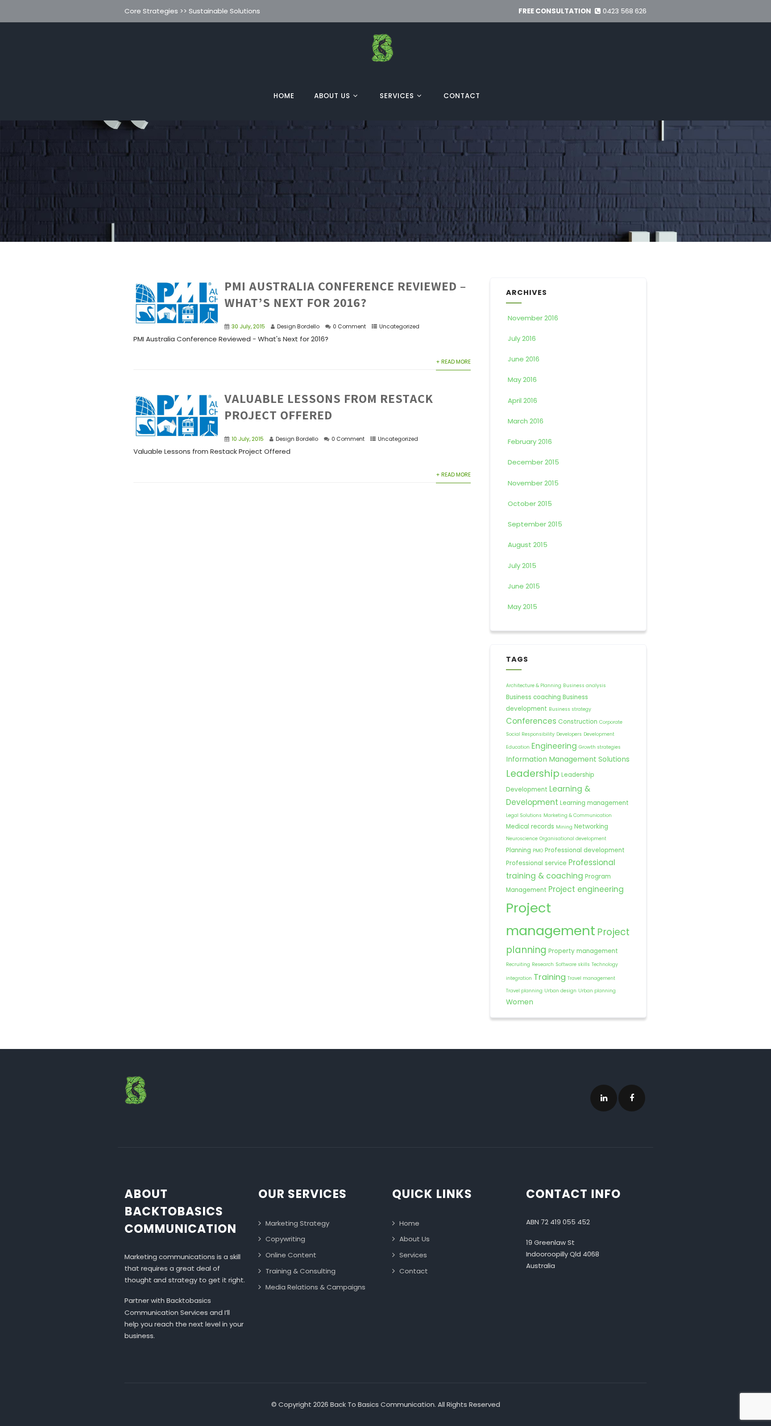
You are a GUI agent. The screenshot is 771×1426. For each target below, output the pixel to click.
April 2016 (522, 400)
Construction (577, 721)
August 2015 (527, 544)
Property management (583, 951)
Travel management (591, 978)
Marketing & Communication (577, 815)
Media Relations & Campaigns (315, 1287)
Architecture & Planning (533, 685)
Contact (462, 95)
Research (543, 964)
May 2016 (522, 379)
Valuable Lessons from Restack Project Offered (328, 406)
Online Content (290, 1255)
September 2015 (535, 524)
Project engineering (586, 889)
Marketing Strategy (297, 1223)
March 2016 (525, 421)
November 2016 (533, 318)
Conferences (531, 721)
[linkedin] (603, 1098)
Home (284, 95)
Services (397, 95)
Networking (591, 826)
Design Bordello (298, 326)
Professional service (536, 863)
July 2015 (522, 565)
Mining (564, 827)
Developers (569, 734)
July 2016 (522, 338)
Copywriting (285, 1239)
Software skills (572, 964)
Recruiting (518, 964)
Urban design (560, 990)
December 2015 (533, 462)
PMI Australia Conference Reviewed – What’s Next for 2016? (345, 294)
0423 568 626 (625, 11)
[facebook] (631, 1098)
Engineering (554, 746)
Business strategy (570, 709)
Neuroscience (522, 838)
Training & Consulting (300, 1271)
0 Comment (349, 326)
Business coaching (533, 697)
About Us (332, 95)
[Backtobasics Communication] (382, 64)
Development (599, 734)
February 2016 (530, 441)
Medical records (530, 826)
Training (550, 977)
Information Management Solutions (568, 759)
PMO (538, 850)
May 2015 (522, 606)
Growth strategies (600, 747)
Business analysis (584, 685)
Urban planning (597, 990)
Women (519, 1002)
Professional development (585, 850)
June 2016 (523, 359)
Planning (518, 850)
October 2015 (530, 503)
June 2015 (524, 586)
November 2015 (533, 483)
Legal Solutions (524, 815)
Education (518, 747)
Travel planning (524, 990)
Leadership (533, 773)
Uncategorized (399, 326)
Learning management (594, 803)
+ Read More (453, 361)
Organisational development (572, 838)
